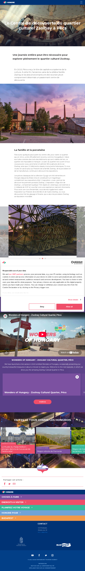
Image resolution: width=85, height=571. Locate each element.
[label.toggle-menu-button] (82, 2)
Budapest (8, 518)
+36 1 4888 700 (42, 532)
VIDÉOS (42, 402)
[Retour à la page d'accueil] (9, 2)
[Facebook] (39, 555)
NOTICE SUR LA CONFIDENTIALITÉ (42, 566)
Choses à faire (11, 497)
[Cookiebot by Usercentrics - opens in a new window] (72, 262)
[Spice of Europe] (64, 545)
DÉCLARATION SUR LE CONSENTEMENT (42, 568)
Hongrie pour (10, 513)
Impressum (42, 563)
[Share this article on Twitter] (9, 484)
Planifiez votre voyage (16, 507)
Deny (42, 307)
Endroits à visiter (13, 502)
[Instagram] (52, 555)
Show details (73, 300)
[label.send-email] (14, 484)
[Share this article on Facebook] (4, 484)
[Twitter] (46, 555)
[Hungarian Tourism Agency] (21, 542)
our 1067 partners (16, 274)
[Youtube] (32, 555)
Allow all (69, 307)
